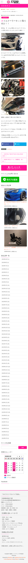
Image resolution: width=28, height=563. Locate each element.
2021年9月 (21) (5, 337)
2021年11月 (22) (6, 330)
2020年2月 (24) (5, 399)
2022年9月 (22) (5, 298)
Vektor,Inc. (17, 559)
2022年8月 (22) (5, 301)
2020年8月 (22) (5, 379)
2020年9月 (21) (5, 376)
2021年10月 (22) (6, 334)
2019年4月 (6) (5, 431)
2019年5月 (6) (5, 428)
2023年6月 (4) (5, 269)
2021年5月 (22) (5, 350)
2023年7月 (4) (5, 265)
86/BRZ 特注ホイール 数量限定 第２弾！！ (12, 160)
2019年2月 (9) (5, 438)
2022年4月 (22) (5, 314)
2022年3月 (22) (5, 317)
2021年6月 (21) (5, 347)
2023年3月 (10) (5, 278)
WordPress (10, 557)
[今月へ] (19, 456)
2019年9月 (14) (5, 415)
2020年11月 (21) (6, 370)
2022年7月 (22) (5, 304)
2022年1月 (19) (5, 324)
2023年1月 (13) (5, 285)
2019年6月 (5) (5, 425)
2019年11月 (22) (6, 409)
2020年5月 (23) (5, 389)
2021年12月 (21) (6, 327)
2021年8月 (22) (5, 340)
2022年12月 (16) (6, 288)
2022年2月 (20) (5, 321)
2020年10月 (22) (6, 373)
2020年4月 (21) (5, 392)
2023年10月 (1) (5, 259)
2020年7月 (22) (5, 383)
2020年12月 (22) (6, 366)
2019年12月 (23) (6, 405)
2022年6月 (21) (5, 308)
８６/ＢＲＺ (5, 17)
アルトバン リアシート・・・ (13, 225)
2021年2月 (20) (5, 360)
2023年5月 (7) (5, 272)
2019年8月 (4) (5, 418)
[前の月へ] (16, 456)
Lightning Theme (18, 557)
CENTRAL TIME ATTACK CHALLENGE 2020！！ (12, 155)
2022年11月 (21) (6, 291)
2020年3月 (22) (5, 396)
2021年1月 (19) (5, 363)
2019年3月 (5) (5, 435)
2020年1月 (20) (5, 402)
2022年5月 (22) (5, 311)
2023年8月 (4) (5, 262)
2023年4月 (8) (5, 275)
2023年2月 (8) (5, 282)
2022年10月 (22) (6, 295)
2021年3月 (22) (5, 356)
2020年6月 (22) (5, 386)
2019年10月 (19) (6, 412)
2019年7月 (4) (5, 422)
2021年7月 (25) (5, 343)
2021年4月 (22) (5, 353)
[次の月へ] (22, 456)
